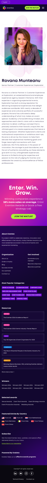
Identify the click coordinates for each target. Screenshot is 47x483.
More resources (8, 372)
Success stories (7, 267)
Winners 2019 (38, 388)
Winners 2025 (17, 385)
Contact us (6, 274)
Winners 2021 (17, 388)
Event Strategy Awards (37, 401)
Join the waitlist (32, 7)
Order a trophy (7, 261)
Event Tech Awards (20, 401)
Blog (3, 264)
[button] (43, 8)
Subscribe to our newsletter (11, 443)
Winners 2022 (6, 388)
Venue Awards (7, 401)
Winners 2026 (6, 385)
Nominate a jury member (33, 259)
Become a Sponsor (34, 264)
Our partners (6, 270)
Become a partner (34, 267)
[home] (8, 7)
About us (5, 258)
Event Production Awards (11, 404)
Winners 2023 (39, 385)
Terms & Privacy (18, 479)
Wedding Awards (27, 404)
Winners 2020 (28, 388)
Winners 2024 (28, 385)
